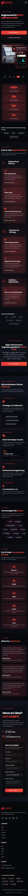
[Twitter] (16, 818)
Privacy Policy (9, 892)
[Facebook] (2, 818)
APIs (2, 854)
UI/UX (2, 851)
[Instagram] (9, 818)
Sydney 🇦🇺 (12, 881)
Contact (3, 837)
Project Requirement (10, 772)
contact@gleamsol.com (8, 868)
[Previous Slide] (4, 76)
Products (3, 832)
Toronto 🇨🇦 (10, 878)
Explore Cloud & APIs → (10, 220)
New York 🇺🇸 (4, 881)
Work (2, 830)
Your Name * (8, 752)
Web (2, 846)
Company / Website (10, 765)
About (2, 827)
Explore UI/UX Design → (10, 251)
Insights (3, 835)
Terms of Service (18, 892)
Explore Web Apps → (9, 182)
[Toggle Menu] (26, 2)
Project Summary (9, 778)
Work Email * (8, 758)
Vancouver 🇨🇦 (5, 884)
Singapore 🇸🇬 (20, 881)
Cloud (2, 856)
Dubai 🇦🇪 (4, 878)
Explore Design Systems (15, 37)
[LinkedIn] (6, 818)
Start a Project (14, 32)
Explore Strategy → (9, 270)
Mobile (2, 849)
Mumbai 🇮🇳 (13, 884)
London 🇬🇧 (18, 878)
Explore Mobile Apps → (10, 201)
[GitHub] (13, 818)
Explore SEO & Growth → (10, 303)
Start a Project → (14, 790)
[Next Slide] (23, 76)
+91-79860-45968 (6, 865)
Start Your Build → (14, 364)
